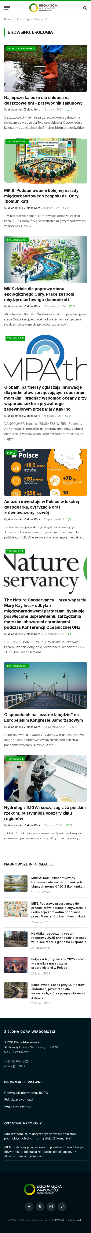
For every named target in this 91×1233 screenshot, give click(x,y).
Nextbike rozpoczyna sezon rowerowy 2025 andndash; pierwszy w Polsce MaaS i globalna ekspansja (58, 938)
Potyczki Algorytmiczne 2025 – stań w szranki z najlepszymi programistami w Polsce (58, 963)
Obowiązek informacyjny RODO (26, 1093)
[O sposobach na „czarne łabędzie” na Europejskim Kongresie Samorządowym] (45, 685)
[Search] (84, 8)
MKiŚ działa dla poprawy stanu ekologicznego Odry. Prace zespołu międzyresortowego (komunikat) (39, 294)
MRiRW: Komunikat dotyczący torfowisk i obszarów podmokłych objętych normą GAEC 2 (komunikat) (58, 882)
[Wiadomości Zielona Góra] (45, 8)
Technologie (15, 338)
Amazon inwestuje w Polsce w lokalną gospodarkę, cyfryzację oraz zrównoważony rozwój (41, 507)
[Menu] (7, 8)
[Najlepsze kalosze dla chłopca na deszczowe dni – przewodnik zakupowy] (45, 68)
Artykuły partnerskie (21, 48)
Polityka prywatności (18, 1099)
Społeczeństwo (17, 141)
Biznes (11, 453)
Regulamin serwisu (17, 1106)
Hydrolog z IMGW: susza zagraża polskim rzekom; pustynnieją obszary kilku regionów (45, 813)
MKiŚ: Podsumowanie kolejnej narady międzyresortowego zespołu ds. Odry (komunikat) (41, 196)
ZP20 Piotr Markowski (68, 1220)
